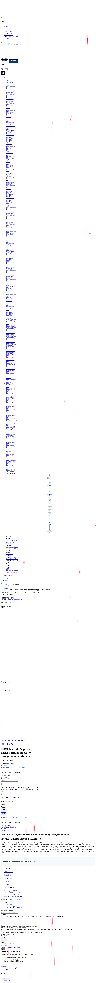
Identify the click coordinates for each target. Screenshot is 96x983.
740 (7, 564)
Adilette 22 (9, 554)
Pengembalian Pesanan (11, 36)
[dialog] (48, 944)
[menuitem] (8, 80)
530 (7, 562)
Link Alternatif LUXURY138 (13, 892)
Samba (8, 552)
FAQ (6, 902)
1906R (8, 567)
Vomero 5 (9, 545)
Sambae (8, 555)
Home (6, 588)
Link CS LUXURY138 (11, 894)
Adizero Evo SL (11, 557)
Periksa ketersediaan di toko (9, 827)
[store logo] (16, 58)
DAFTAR (4, 810)
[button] (5, 684)
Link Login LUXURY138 (12, 891)
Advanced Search (6, 70)
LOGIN (3, 808)
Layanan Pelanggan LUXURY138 (14, 906)
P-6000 (8, 543)
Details (3, 830)
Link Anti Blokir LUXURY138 (13, 896)
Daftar (13, 61)
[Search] (3, 73)
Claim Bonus (8, 904)
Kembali (7, 881)
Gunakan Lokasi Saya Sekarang (10, 947)
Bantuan (6, 38)
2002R (8, 565)
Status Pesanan (8, 872)
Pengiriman (7, 875)
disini (24, 789)
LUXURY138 (9, 934)
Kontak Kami (8, 868)
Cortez (8, 538)
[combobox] (9, 68)
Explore (3, 77)
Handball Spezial (11, 550)
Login (4, 61)
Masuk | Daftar (8, 31)
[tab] (48, 77)
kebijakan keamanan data (42, 916)
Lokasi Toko (8, 33)
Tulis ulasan (21, 767)
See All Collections (12, 547)
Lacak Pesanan (8, 35)
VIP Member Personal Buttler (13, 907)
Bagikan (3, 828)
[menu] (48, 326)
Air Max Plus (10, 542)
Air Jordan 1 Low (11, 540)
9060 (7, 569)
